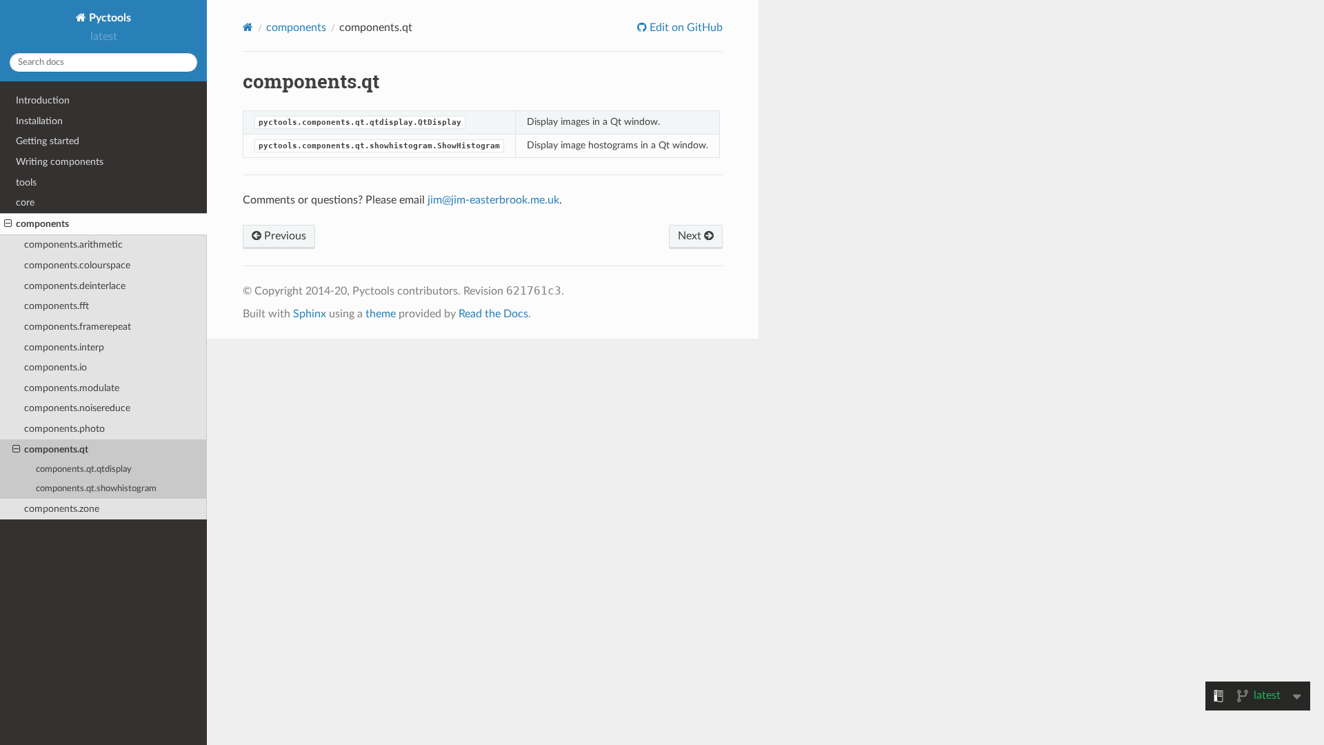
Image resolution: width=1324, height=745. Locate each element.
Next (691, 235)
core (25, 202)
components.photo (64, 429)
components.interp (64, 347)
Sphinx (309, 313)
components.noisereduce (77, 408)
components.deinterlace (75, 286)
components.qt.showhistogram (96, 488)
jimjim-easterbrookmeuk (493, 200)
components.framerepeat (77, 326)
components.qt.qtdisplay (84, 469)
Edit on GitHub (685, 27)
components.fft (56, 306)
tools (26, 182)
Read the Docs (493, 313)
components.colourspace (77, 265)
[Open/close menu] (8, 224)
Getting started (47, 141)
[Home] (248, 27)
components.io (55, 367)
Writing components (59, 162)
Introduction (43, 100)
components (42, 224)
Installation (39, 121)
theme (380, 313)
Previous (283, 235)
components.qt (56, 449)
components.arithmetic (73, 244)
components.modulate (71, 388)
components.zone (61, 509)
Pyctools (108, 17)
